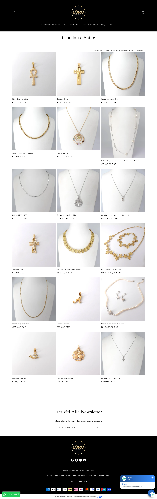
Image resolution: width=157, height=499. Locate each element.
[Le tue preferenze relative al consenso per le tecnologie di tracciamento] (153, 495)
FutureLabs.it (92, 475)
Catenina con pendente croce (111, 378)
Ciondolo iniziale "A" (64, 324)
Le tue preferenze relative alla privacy (85, 496)
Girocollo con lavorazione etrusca (69, 269)
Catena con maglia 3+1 (109, 99)
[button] (14, 12)
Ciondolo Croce (62, 99)
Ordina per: (98, 50)
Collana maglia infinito (20, 324)
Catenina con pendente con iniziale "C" (115, 215)
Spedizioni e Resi (78, 470)
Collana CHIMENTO (19, 215)
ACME (107, 475)
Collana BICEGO (63, 153)
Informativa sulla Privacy (79, 481)
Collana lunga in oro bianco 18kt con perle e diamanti (120, 161)
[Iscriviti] (97, 427)
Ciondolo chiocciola (19, 378)
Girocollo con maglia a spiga (22, 153)
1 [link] (62, 394)
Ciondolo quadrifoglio (65, 378)
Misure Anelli (90, 470)
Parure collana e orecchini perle (112, 324)
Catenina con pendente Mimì (67, 215)
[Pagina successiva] (94, 393)
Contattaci (67, 470)
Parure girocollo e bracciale (111, 269)
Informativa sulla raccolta (63, 496)
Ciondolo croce (17, 269)
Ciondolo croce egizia (20, 99)
